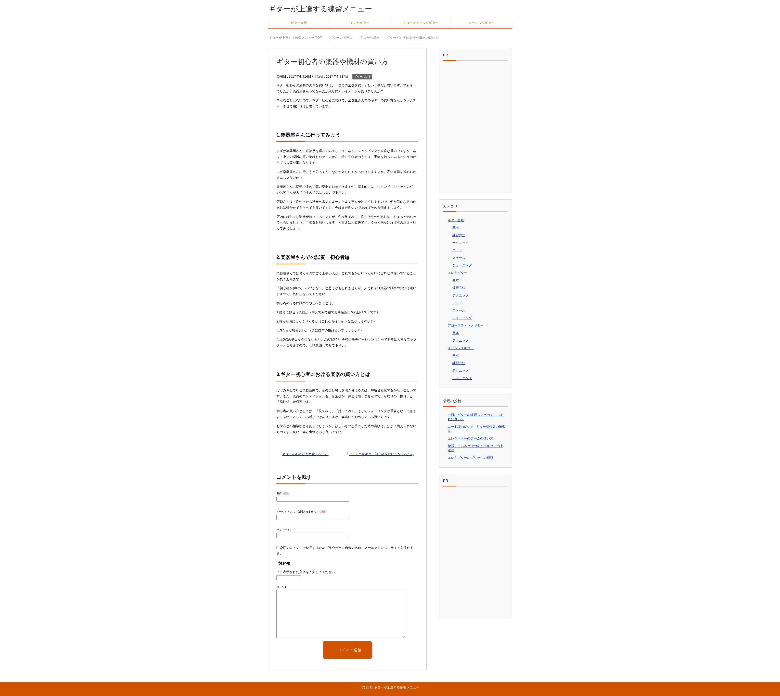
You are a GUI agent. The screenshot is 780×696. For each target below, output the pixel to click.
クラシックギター (482, 23)
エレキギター (359, 23)
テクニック (460, 242)
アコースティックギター (421, 23)
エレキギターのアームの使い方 (470, 438)
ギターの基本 (362, 76)
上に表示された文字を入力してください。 (307, 572)
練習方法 (458, 235)
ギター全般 (299, 23)
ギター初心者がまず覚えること (305, 454)
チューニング (462, 265)
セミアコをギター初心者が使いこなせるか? (380, 454)
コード (457, 250)
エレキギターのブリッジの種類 (470, 457)
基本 (455, 227)
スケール (458, 258)
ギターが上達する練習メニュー (320, 9)
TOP (297, 37)
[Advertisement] (475, 128)
